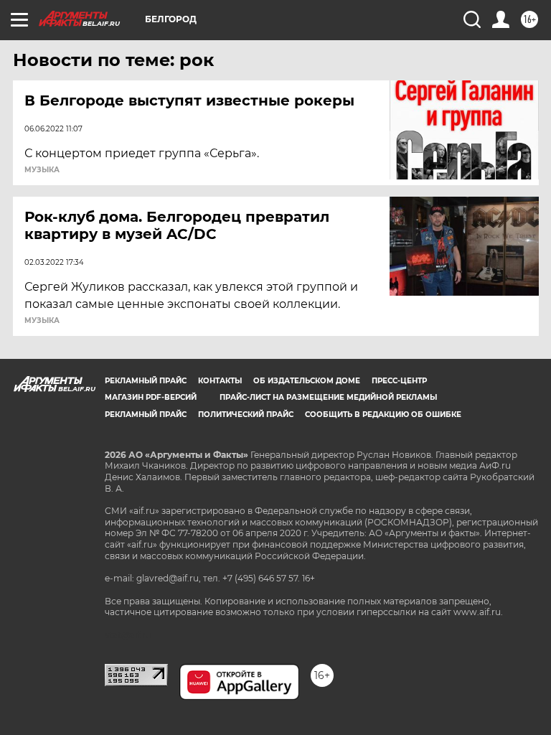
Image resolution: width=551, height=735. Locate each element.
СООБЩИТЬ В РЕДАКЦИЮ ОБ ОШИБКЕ (383, 414)
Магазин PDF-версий (151, 397)
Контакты (220, 380)
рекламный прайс (146, 414)
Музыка (42, 170)
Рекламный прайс (146, 380)
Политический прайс (245, 414)
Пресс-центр (399, 380)
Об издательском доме (306, 380)
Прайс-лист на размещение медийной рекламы (328, 397)
